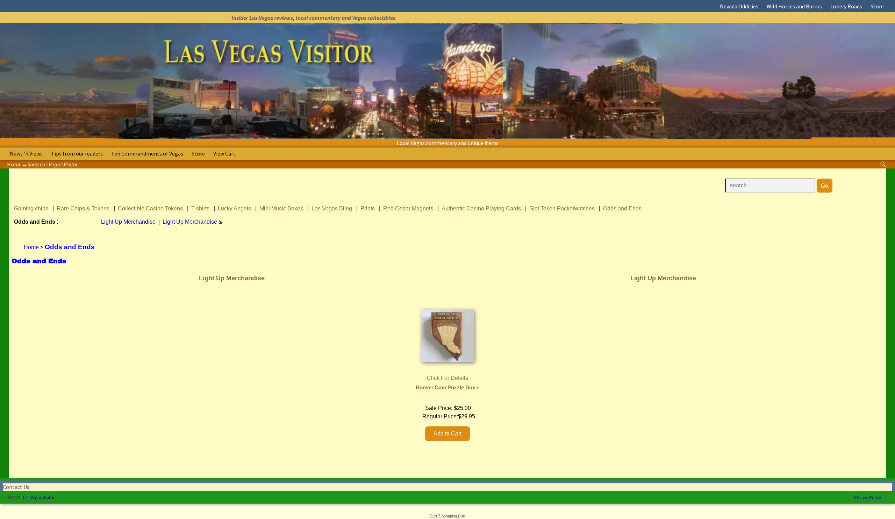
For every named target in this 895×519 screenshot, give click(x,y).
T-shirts (200, 208)
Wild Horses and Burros (794, 6)
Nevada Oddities (739, 6)
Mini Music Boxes (281, 208)
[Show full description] (478, 387)
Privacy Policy (867, 497)
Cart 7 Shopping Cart (447, 516)
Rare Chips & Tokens (83, 208)
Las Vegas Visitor (39, 497)
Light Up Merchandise (128, 222)
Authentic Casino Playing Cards (481, 208)
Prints (367, 208)
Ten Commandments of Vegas (147, 153)
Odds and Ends (622, 208)
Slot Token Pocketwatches (562, 208)
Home (14, 164)
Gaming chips (31, 208)
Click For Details (447, 378)
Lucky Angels (234, 208)
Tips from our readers (77, 153)
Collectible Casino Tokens (150, 208)
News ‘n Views (26, 153)
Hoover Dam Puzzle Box (445, 387)
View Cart (224, 153)
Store (877, 6)
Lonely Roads (846, 6)
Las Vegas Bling (332, 208)
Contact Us (16, 486)
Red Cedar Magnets (408, 208)
